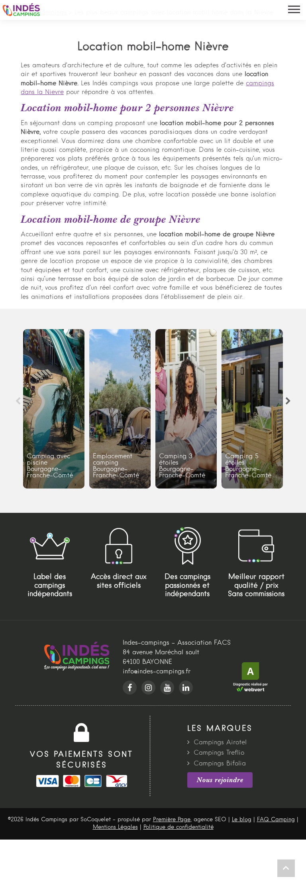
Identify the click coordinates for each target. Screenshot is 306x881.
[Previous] (18, 401)
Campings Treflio (219, 753)
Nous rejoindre (220, 779)
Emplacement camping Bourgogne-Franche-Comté (120, 409)
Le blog (241, 819)
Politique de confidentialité (178, 827)
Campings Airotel (220, 743)
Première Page (171, 819)
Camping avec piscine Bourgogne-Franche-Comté (53, 409)
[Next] (288, 401)
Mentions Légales (115, 827)
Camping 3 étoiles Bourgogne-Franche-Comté (186, 409)
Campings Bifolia (220, 764)
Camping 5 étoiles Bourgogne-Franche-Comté (252, 409)
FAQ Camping (276, 819)
